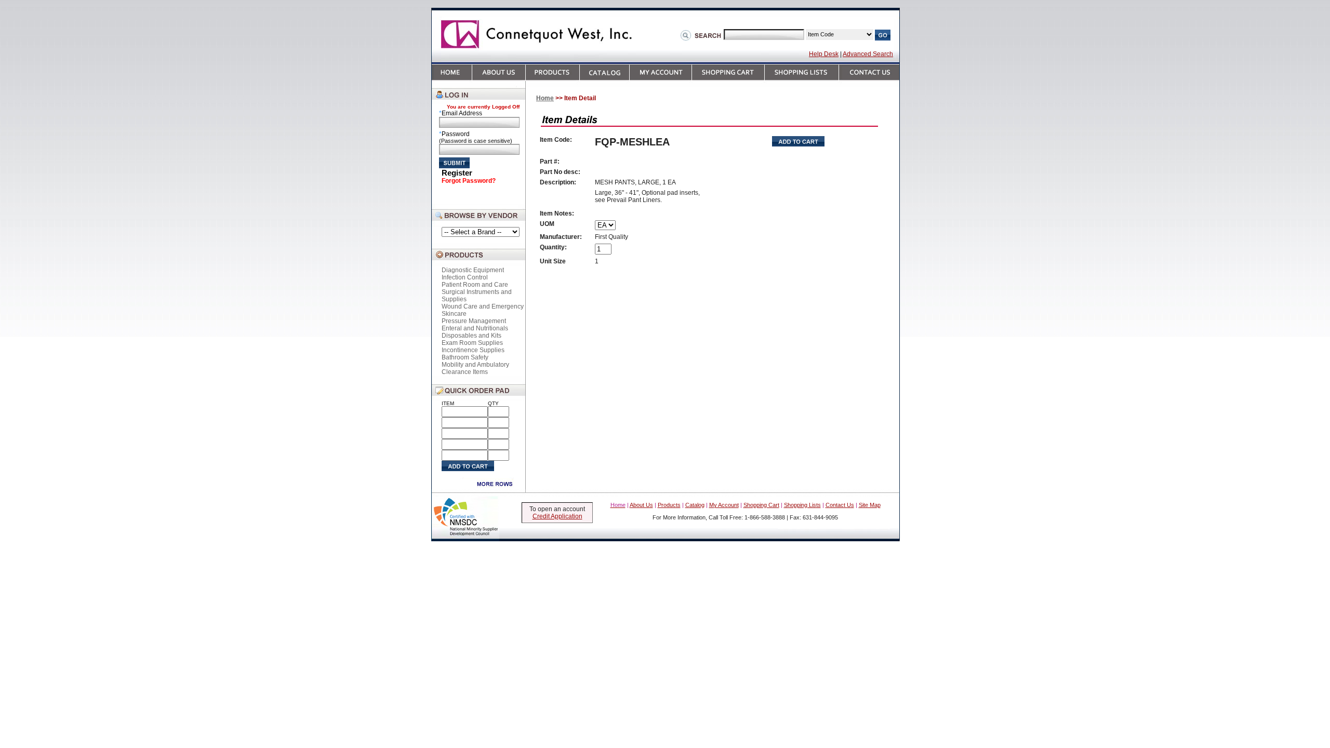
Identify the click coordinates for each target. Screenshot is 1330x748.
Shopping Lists (802, 505)
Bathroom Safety (465, 357)
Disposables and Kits (471, 335)
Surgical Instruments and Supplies (477, 295)
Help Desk (824, 54)
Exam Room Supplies (472, 342)
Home (545, 98)
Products (669, 505)
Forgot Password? (469, 180)
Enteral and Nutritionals (475, 328)
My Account (724, 505)
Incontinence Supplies (473, 350)
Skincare (454, 313)
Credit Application (557, 516)
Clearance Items (465, 372)
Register (457, 172)
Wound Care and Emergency (483, 306)
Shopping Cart (761, 505)
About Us (641, 505)
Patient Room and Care (475, 284)
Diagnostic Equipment (473, 270)
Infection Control (465, 277)
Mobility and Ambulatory (475, 364)
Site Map (870, 505)
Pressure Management (474, 321)
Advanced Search (868, 54)
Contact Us (840, 505)
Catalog (694, 505)
